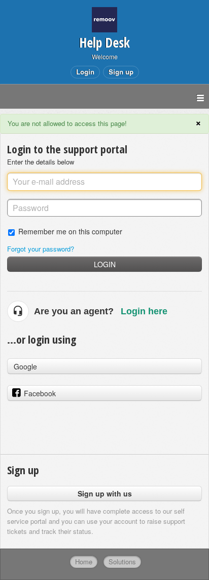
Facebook (40, 393)
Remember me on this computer (70, 231)
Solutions (122, 561)
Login (105, 264)
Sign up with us (105, 493)
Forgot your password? (40, 249)
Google (25, 366)
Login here (144, 311)
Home (83, 561)
